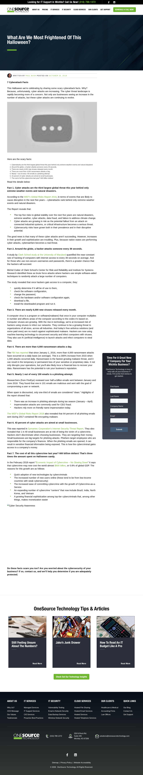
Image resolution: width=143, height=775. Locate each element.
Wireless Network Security (58, 718)
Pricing (45, 10)
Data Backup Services (57, 714)
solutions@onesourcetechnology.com (114, 736)
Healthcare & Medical (109, 708)
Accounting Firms (108, 711)
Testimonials (12, 718)
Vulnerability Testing (56, 708)
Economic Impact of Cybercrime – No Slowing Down (62, 462)
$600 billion (60, 465)
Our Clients (93, 10)
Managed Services (31, 708)
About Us (35, 10)
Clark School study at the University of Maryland (42, 254)
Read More (37, 663)
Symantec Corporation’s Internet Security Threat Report (55, 428)
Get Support (105, 10)
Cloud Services (80, 10)
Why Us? (10, 708)
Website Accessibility (82, 763)
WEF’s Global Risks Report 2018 (40, 197)
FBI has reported (20, 352)
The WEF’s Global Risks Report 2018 (25, 413)
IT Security (66, 10)
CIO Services (29, 714)
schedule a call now (124, 9)
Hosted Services (80, 714)
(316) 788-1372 (87, 2)
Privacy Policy (66, 763)
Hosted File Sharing (82, 708)
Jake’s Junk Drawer (68, 642)
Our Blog (126, 708)
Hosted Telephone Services (85, 718)
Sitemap (55, 763)
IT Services (55, 10)
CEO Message (13, 711)
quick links (129, 701)
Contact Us (127, 711)
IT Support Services (32, 711)
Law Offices (105, 714)
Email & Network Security (58, 711)
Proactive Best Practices (33, 718)
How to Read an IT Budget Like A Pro (111, 644)
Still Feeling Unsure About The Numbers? (24, 644)
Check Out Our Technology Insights (71, 676)
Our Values (11, 714)
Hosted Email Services (83, 711)
